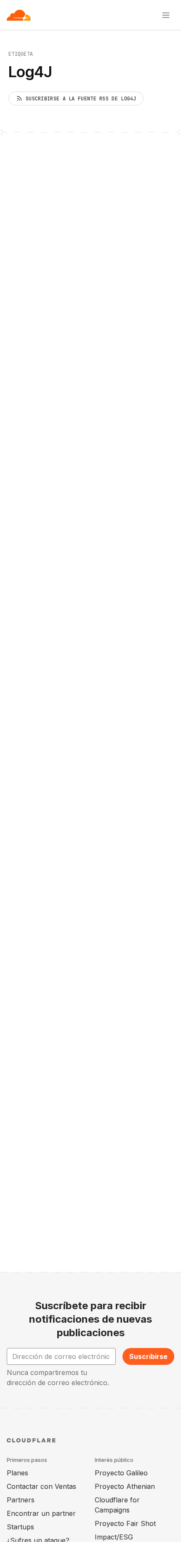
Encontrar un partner (41, 1513)
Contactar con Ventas (41, 1486)
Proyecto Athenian (125, 1486)
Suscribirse (148, 1356)
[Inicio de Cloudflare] (19, 15)
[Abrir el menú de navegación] (165, 15)
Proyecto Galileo (121, 1473)
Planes (17, 1473)
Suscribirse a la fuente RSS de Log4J (81, 98)
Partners (21, 1500)
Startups (20, 1527)
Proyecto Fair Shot (125, 1523)
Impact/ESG (114, 1537)
